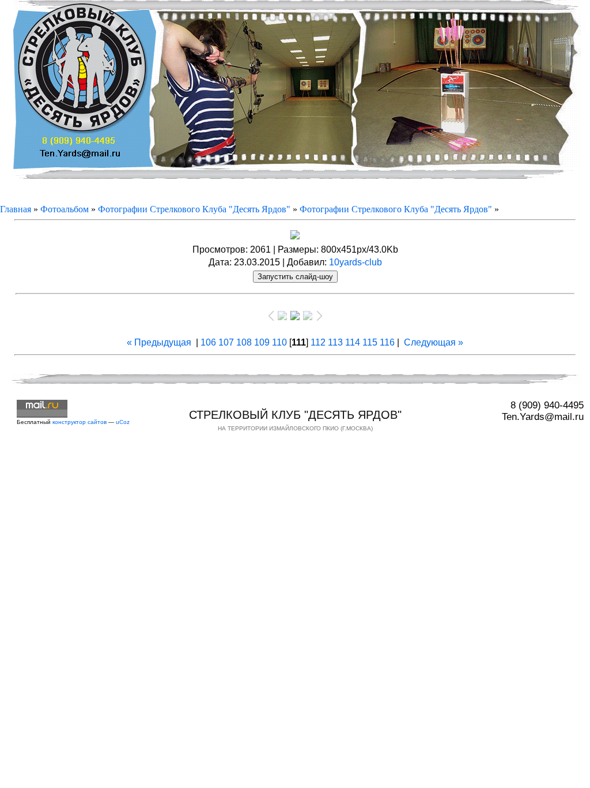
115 (369, 342)
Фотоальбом (64, 209)
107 (226, 342)
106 (208, 342)
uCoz (123, 422)
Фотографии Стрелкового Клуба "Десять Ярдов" (194, 209)
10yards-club (355, 262)
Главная (15, 209)
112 (318, 342)
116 (387, 342)
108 (244, 342)
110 (279, 342)
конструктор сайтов (79, 422)
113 (335, 342)
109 (262, 342)
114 (352, 342)
